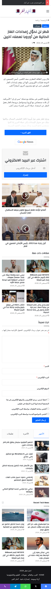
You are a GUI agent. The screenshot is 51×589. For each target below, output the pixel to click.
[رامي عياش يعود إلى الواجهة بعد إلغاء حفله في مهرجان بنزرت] (38, 543)
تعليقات (10, 433)
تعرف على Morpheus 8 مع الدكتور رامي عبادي (19, 455)
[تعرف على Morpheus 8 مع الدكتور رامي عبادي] (42, 457)
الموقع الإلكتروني (43, 388)
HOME (41, 575)
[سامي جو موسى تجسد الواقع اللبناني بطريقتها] (42, 492)
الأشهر (41, 433)
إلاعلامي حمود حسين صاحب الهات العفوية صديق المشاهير (19, 479)
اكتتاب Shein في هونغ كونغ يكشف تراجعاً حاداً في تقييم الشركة (13, 307)
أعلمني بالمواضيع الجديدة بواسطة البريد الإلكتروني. (28, 414)
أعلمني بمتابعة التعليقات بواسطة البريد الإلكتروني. (29, 409)
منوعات (37, 26)
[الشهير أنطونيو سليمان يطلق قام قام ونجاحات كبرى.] (42, 446)
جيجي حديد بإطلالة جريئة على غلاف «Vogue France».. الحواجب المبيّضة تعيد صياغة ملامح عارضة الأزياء (13, 278)
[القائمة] (47, 12)
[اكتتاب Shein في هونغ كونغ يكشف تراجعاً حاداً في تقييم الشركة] (13, 296)
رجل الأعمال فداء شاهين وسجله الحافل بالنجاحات (17, 467)
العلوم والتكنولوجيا (13, 575)
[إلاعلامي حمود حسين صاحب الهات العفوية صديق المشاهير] (42, 481)
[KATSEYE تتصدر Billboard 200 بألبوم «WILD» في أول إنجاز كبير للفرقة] (38, 266)
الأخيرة (26, 433)
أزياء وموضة (35, 579)
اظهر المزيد (26, 132)
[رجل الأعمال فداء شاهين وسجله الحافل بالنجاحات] (42, 469)
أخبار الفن (15, 579)
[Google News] (25, 142)
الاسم (46, 366)
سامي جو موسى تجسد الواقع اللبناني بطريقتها (17, 490)
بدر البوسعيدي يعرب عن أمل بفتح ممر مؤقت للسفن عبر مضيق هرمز (38, 526)
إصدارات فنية (25, 579)
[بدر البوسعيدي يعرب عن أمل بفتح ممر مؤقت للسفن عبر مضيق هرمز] (38, 515)
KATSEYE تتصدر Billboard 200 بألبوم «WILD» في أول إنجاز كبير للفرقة (38, 277)
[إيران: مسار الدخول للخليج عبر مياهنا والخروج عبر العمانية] (13, 515)
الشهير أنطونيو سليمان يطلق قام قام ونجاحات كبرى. (18, 444)
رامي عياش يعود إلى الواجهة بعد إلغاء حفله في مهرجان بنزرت (38, 555)
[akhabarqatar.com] (25, 11)
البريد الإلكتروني (42, 377)
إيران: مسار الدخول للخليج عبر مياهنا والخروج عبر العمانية (13, 525)
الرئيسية (44, 20)
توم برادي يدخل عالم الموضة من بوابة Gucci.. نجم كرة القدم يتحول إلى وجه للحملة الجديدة (38, 308)
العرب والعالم (33, 575)
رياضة (37, 20)
